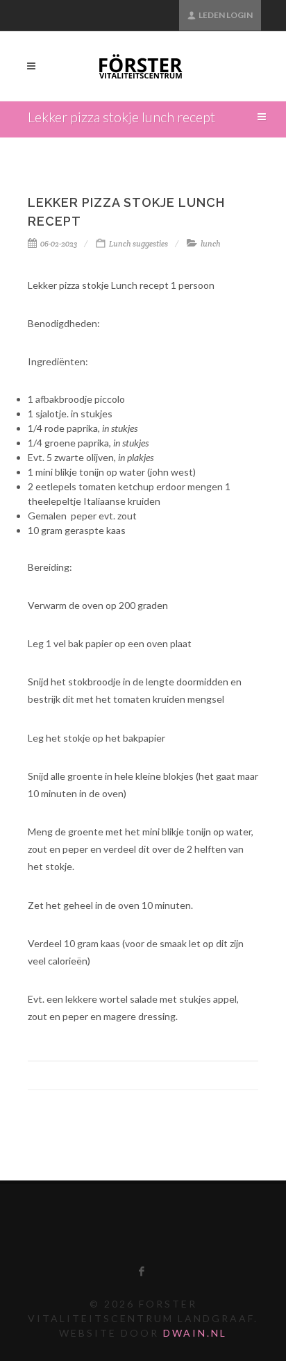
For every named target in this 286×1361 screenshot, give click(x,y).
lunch (211, 244)
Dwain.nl (195, 1333)
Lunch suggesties (138, 244)
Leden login (225, 15)
